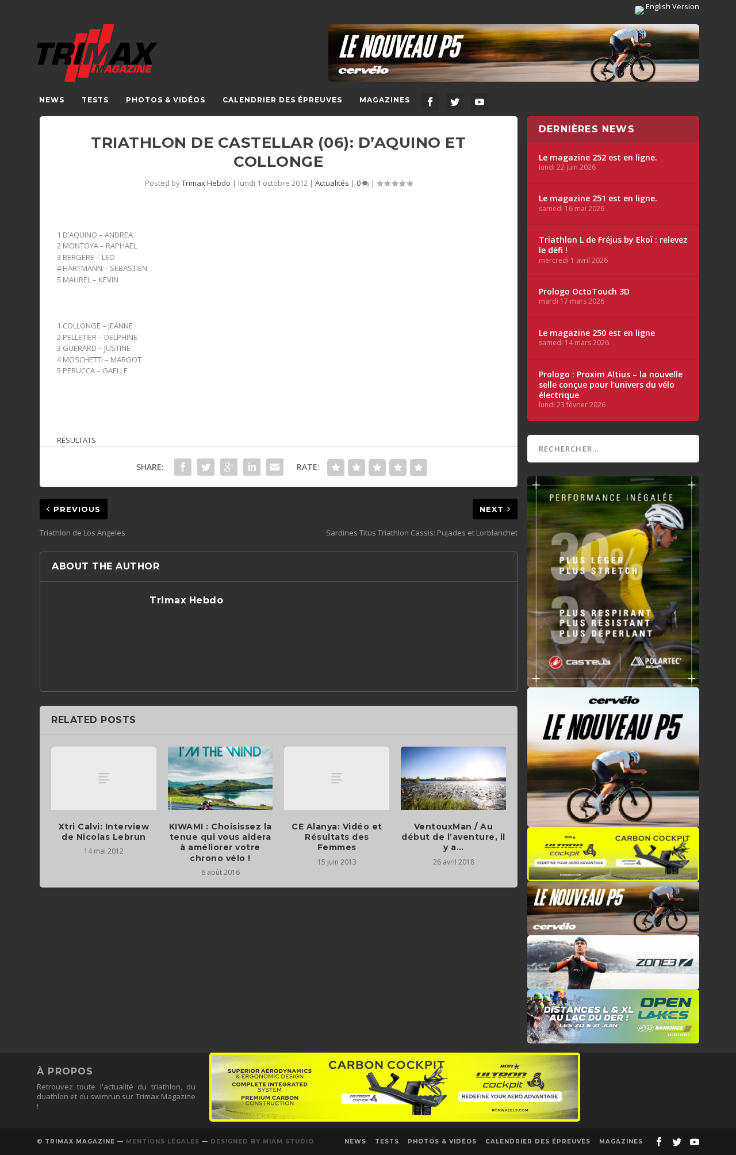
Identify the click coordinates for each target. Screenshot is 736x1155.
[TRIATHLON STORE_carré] (613, 681)
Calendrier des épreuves (282, 99)
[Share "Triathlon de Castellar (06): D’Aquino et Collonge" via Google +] (228, 467)
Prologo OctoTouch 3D (584, 291)
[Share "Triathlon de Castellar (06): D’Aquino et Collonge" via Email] (274, 467)
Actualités (332, 183)
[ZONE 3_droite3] (613, 983)
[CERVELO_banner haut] (513, 53)
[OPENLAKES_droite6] (613, 1037)
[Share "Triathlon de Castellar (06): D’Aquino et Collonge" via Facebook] (182, 467)
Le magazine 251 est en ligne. (598, 198)
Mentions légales (163, 1141)
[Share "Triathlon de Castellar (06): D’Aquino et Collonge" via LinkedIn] (251, 467)
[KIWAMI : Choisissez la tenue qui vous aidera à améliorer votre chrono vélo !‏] (220, 778)
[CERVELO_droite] (613, 929)
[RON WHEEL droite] (613, 875)
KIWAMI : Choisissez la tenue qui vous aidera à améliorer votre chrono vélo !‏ (220, 842)
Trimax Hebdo (206, 183)
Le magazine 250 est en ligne (597, 333)
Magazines (384, 99)
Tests (95, 99)
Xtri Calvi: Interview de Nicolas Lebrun (104, 831)
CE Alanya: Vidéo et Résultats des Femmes (337, 836)
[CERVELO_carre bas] (613, 821)
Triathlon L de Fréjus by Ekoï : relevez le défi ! (613, 245)
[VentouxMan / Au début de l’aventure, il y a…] (453, 778)
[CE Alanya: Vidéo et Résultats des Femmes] (336, 778)
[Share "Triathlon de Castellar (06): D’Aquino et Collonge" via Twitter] (205, 467)
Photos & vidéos (165, 99)
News (51, 99)
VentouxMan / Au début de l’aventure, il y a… (453, 836)
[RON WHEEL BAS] (394, 1119)
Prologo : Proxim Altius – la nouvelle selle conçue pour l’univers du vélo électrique (611, 384)
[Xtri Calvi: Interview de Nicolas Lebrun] (103, 778)
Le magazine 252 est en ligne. (598, 157)
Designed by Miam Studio (262, 1141)
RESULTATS (76, 440)
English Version (671, 6)
